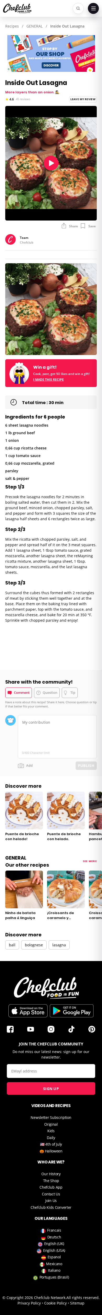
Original (51, 1124)
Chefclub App (50, 1187)
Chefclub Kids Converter (51, 1207)
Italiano (54, 1270)
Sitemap (77, 1303)
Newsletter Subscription (51, 1117)
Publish (86, 765)
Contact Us (51, 1193)
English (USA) (54, 1250)
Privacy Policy (29, 1303)
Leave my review (83, 99)
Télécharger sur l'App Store (28, 1010)
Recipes (12, 26)
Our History (51, 1173)
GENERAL (34, 26)
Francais (54, 1230)
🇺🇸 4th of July (51, 1144)
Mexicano (54, 1263)
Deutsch (54, 1237)
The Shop (51, 1180)
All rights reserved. (83, 1297)
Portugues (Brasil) (54, 1277)
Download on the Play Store (72, 1010)
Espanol (54, 1256)
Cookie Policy (55, 1303)
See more (90, 861)
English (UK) (54, 1243)
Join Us (51, 1200)
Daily (51, 1137)
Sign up (51, 1088)
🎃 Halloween (51, 1150)
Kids (51, 1130)
